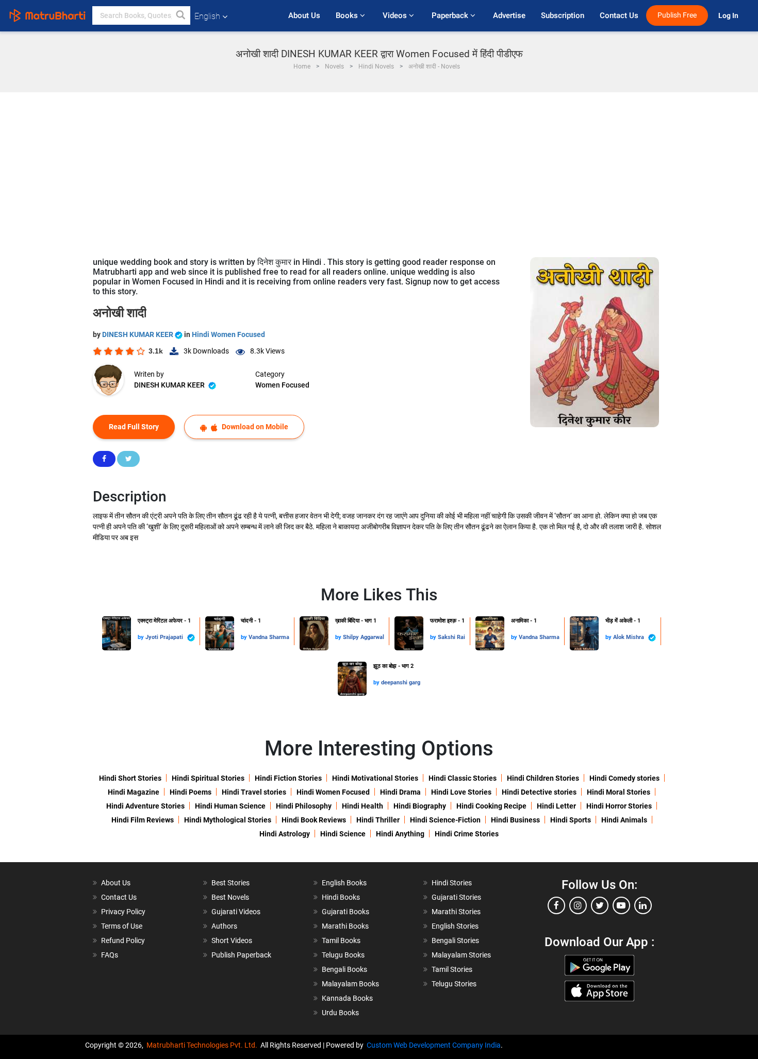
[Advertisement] (379, 169)
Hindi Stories (452, 883)
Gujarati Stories (456, 897)
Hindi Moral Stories (618, 792)
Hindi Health (362, 806)
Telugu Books (343, 955)
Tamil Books (341, 940)
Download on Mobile (254, 427)
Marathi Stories (456, 911)
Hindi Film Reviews (142, 820)
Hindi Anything (400, 834)
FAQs (109, 955)
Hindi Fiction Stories (288, 778)
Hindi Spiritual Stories (208, 778)
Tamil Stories (452, 969)
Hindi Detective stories (539, 792)
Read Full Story (134, 427)
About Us (304, 15)
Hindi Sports (570, 820)
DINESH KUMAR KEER (138, 334)
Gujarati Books (345, 911)
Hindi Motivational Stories (375, 778)
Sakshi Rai (451, 637)
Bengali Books (344, 969)
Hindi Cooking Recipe (491, 806)
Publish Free (677, 15)
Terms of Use (121, 926)
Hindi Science (343, 834)
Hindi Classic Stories (463, 778)
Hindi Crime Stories (467, 834)
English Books (344, 883)
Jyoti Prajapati (165, 637)
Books (348, 15)
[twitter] (599, 905)
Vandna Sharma (269, 637)
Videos (396, 15)
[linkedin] (643, 905)
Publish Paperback (241, 955)
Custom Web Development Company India (434, 1045)
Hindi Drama (400, 792)
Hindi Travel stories (254, 792)
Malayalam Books (350, 984)
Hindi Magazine (133, 792)
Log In (729, 15)
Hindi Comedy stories (624, 778)
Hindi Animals (624, 820)
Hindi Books (341, 897)
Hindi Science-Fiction (445, 820)
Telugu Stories (454, 984)
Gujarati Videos (235, 911)
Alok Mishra (629, 637)
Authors (224, 926)
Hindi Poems (190, 792)
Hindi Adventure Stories (145, 806)
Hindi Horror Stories (619, 806)
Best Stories (230, 883)
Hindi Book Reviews (314, 820)
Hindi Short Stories (130, 778)
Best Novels (230, 897)
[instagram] (578, 905)
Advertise (509, 15)
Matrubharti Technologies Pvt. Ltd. (203, 1045)
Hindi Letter (556, 806)
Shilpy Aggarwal (363, 637)
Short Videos (231, 940)
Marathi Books (345, 926)
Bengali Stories (455, 940)
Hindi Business (515, 820)
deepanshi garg (400, 682)
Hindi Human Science (230, 806)
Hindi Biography (419, 806)
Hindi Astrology (284, 834)
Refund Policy (123, 940)
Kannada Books (347, 998)
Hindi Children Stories (543, 778)
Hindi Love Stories (461, 792)
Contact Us (619, 15)
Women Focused (282, 385)
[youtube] (621, 905)
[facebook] (556, 905)
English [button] (207, 16)
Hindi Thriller (378, 820)
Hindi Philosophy (304, 806)
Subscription (562, 15)
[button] (181, 15)
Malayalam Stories (461, 955)
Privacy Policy (123, 911)
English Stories (455, 926)
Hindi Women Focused (228, 334)
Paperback (451, 15)
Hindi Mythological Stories (227, 820)
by (141, 637)
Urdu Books (340, 1012)
